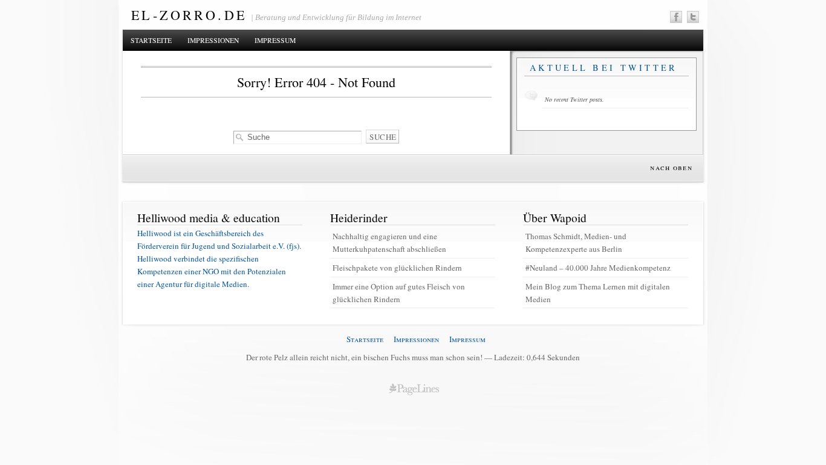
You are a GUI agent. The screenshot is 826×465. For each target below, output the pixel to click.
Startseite (151, 40)
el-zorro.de (189, 15)
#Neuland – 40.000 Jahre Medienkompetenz (598, 267)
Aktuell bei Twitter (604, 67)
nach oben (671, 167)
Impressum (275, 40)
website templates (414, 389)
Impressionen (213, 40)
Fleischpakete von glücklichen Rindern (397, 267)
